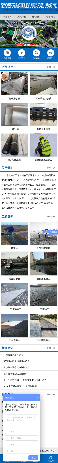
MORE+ (51, 67)
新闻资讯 (36, 16)
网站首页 (7, 16)
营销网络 (50, 16)
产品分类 (21, 16)
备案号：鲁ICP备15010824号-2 (41, 451)
